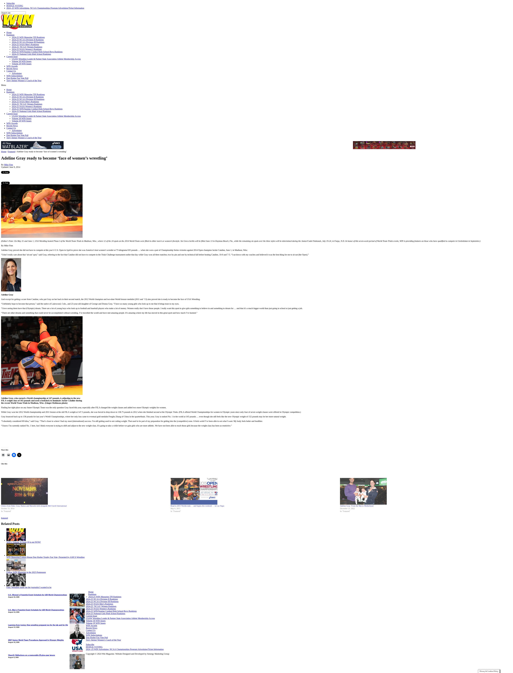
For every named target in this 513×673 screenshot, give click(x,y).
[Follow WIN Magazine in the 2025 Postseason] (16, 570)
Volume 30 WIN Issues (21, 61)
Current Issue (12, 56)
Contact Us (11, 71)
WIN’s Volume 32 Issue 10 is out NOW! (23, 542)
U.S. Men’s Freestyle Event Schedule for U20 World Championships (36, 610)
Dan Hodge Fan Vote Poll (17, 78)
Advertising (17, 73)
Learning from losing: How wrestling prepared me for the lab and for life (38, 625)
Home (9, 32)
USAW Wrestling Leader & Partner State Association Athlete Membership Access (46, 59)
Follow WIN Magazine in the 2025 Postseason (26, 572)
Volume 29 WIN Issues (21, 64)
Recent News (12, 68)
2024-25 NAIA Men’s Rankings (25, 44)
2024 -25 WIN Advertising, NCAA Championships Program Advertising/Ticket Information (45, 8)
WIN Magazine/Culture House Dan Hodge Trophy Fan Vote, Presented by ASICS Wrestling (45, 557)
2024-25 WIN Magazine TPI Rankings (28, 37)
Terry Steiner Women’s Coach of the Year (23, 80)
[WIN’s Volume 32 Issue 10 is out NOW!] (16, 540)
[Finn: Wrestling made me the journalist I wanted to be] (16, 585)
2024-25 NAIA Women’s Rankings (27, 49)
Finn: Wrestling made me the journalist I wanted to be (28, 587)
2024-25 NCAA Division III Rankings (28, 42)
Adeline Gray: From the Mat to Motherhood (356, 506)
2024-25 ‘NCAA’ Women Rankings (27, 47)
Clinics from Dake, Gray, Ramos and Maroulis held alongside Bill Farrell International (34, 506)
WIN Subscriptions (14, 76)
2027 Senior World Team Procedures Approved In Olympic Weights (36, 640)
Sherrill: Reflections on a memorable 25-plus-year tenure (31, 655)
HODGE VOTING (14, 6)
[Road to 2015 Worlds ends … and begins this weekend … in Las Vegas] (254, 491)
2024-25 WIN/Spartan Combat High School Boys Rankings (37, 52)
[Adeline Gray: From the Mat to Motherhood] (423, 491)
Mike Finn (8, 165)
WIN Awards (12, 66)
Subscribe (10, 3)
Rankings (10, 35)
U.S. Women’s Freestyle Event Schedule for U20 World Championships (37, 595)
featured (4, 518)
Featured (11, 151)
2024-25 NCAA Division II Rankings (28, 40)
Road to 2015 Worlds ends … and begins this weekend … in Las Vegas (197, 506)
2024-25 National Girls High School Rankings (31, 54)
